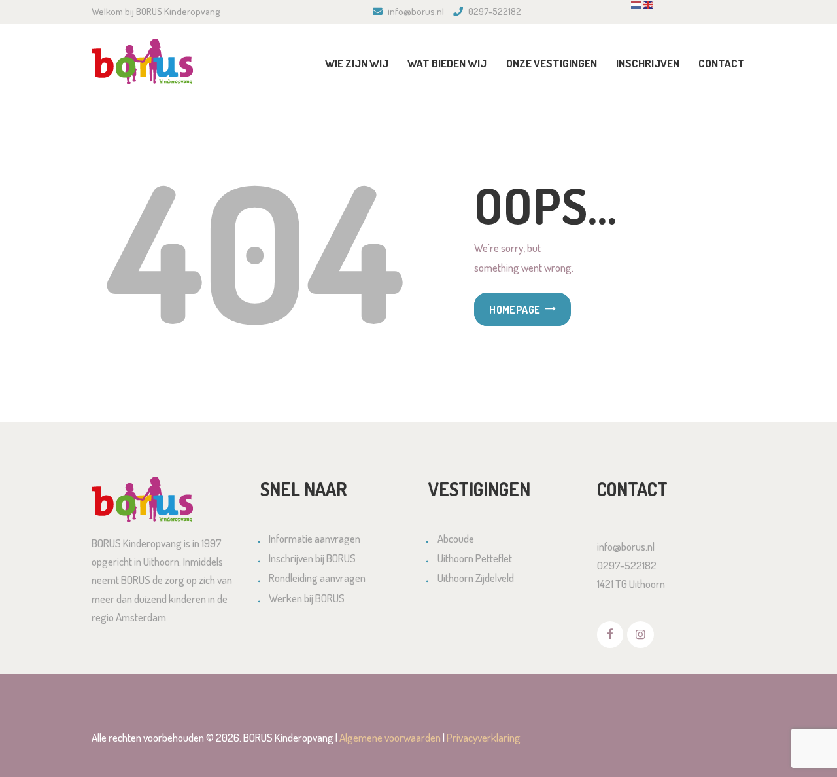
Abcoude (455, 538)
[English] (649, 8)
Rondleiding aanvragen (317, 578)
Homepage (514, 309)
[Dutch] (637, 8)
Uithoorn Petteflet (474, 558)
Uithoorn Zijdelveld (475, 578)
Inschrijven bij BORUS (312, 558)
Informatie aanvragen (314, 538)
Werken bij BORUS (307, 598)
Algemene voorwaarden (390, 737)
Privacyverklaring (484, 737)
